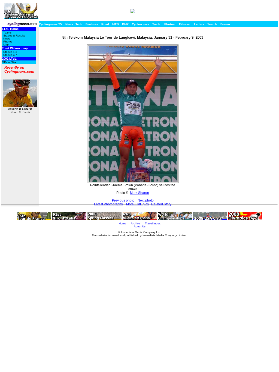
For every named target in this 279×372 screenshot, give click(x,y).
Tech (78, 24)
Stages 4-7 (10, 54)
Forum (225, 24)
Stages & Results (14, 35)
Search (212, 24)
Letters (199, 24)
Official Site (9, 62)
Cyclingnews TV (50, 24)
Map (6, 44)
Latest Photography (108, 204)
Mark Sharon (139, 193)
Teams (7, 32)
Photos (169, 24)
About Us (139, 226)
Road (105, 24)
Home (122, 223)
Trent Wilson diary (15, 48)
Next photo (146, 200)
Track (156, 24)
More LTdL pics (137, 204)
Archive (135, 223)
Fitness (184, 24)
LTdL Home (10, 29)
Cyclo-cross (140, 24)
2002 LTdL (9, 58)
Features (92, 24)
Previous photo (123, 200)
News (69, 24)
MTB (115, 24)
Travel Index (152, 223)
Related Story (161, 204)
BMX (125, 24)
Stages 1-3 (10, 51)
